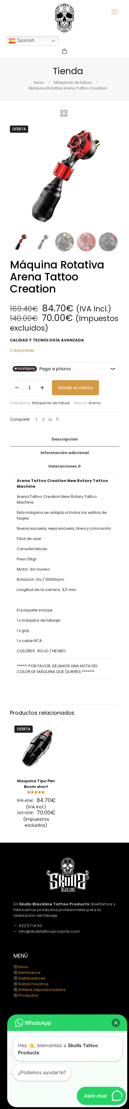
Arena (94, 403)
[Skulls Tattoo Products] (65, 18)
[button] (109, 132)
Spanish (25, 40)
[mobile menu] (115, 12)
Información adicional (64, 453)
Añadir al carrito (75, 387)
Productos (28, 995)
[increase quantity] (42, 387)
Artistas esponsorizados (42, 989)
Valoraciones (64, 466)
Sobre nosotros (33, 984)
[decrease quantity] (16, 387)
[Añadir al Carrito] (55, 728)
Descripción (65, 439)
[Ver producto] (55, 737)
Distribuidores (31, 978)
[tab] (64, 439)
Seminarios (29, 972)
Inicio (39, 82)
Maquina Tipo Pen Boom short (36, 783)
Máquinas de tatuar (73, 82)
